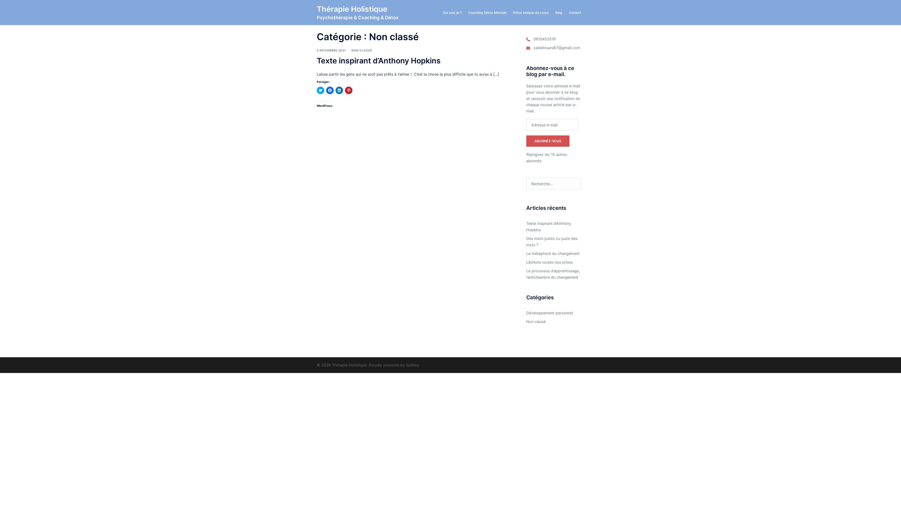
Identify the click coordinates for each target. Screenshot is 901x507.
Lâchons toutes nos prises (549, 262)
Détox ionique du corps (531, 13)
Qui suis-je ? (452, 13)
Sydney (412, 365)
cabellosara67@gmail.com (557, 47)
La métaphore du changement (553, 253)
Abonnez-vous (547, 141)
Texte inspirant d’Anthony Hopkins (379, 60)
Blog (558, 13)
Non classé (361, 50)
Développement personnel (549, 313)
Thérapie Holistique (352, 9)
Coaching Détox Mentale (487, 13)
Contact (575, 13)
